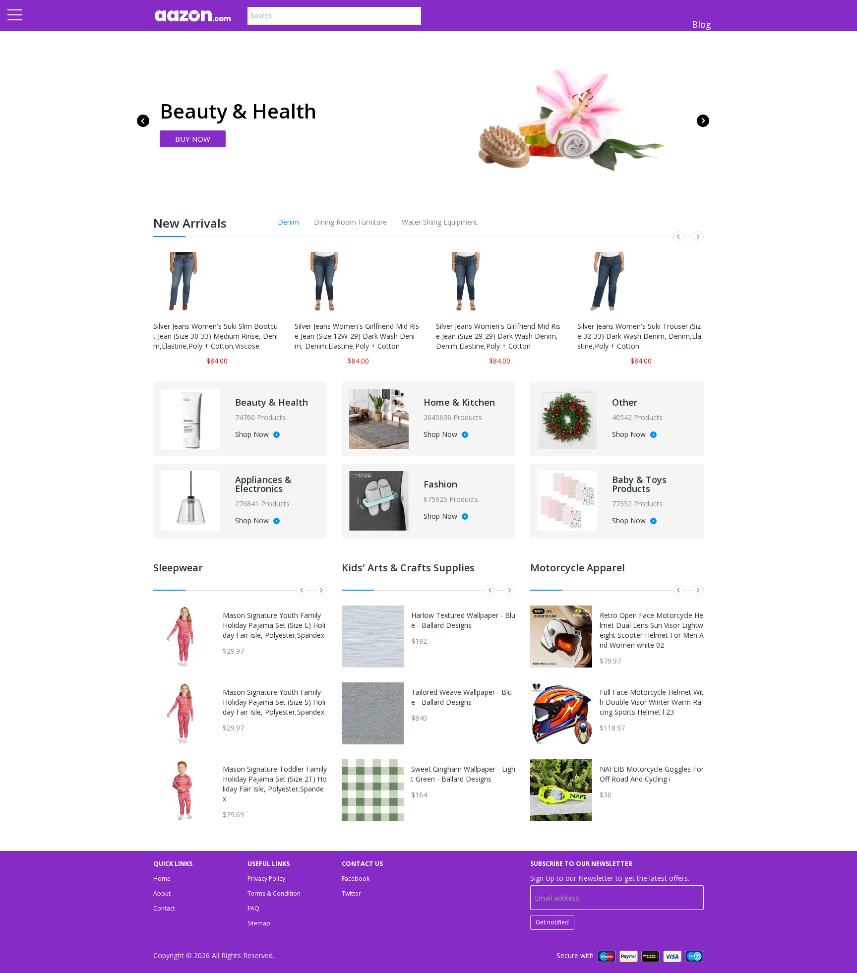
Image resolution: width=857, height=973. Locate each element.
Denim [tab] (288, 222)
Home (162, 878)
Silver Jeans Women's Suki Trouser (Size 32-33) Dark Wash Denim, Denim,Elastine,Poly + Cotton (639, 336)
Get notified (552, 922)
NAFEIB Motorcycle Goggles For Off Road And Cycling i (652, 774)
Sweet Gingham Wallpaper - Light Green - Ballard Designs (463, 774)
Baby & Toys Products (639, 484)
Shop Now (253, 435)
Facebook (355, 878)
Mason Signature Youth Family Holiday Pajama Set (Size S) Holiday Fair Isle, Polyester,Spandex (274, 702)
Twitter (351, 893)
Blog (701, 24)
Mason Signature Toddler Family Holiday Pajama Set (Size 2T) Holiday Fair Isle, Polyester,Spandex (275, 783)
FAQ (253, 908)
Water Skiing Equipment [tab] (440, 222)
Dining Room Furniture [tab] (350, 222)
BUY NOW (192, 139)
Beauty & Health (271, 402)
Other (624, 402)
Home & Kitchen (459, 402)
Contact (164, 908)
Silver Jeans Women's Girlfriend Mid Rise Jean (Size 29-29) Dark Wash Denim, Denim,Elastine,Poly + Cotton (498, 336)
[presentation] (143, 121)
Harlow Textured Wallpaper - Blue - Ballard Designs (463, 620)
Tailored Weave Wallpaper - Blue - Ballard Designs (461, 697)
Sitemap (258, 923)
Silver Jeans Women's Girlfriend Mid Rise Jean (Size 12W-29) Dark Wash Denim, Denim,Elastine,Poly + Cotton (357, 336)
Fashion (440, 484)
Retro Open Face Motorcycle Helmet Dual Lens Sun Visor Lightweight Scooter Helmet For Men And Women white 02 (652, 630)
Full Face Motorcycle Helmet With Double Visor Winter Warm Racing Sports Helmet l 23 (652, 702)
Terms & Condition (274, 893)
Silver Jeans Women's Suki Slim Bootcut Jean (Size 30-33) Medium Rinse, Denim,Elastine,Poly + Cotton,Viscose (215, 336)
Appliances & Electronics (263, 484)
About (162, 893)
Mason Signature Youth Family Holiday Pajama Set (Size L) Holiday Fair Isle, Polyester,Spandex (274, 625)
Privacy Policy (266, 878)
